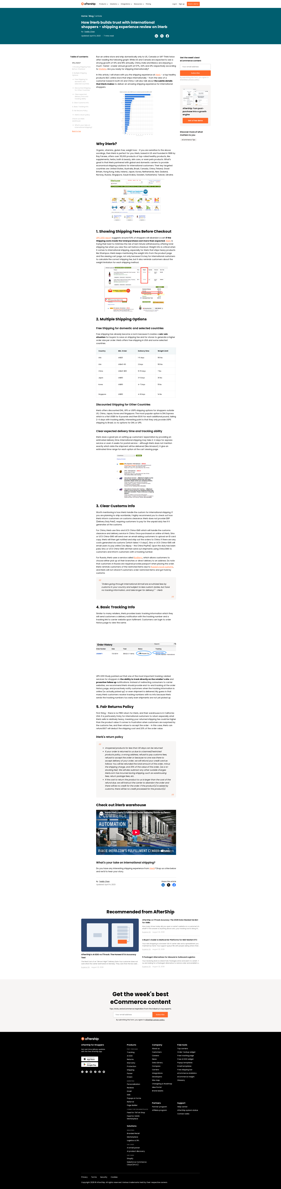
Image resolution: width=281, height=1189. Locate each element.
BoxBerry (138, 557)
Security (103, 1177)
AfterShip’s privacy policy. (189, 79)
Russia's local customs (162, 566)
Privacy (84, 1177)
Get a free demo (195, 120)
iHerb (158, 74)
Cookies (114, 1177)
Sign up (182, 4)
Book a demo (193, 4)
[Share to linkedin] (156, 36)
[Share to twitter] (162, 36)
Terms (94, 1177)
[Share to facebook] (167, 36)
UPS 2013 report (103, 237)
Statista (102, 69)
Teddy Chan (89, 31)
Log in (174, 4)
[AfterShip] (89, 4)
